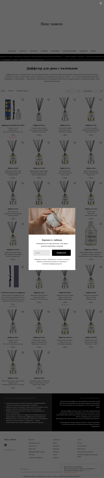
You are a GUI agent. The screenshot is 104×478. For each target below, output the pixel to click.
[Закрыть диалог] (101, 3)
